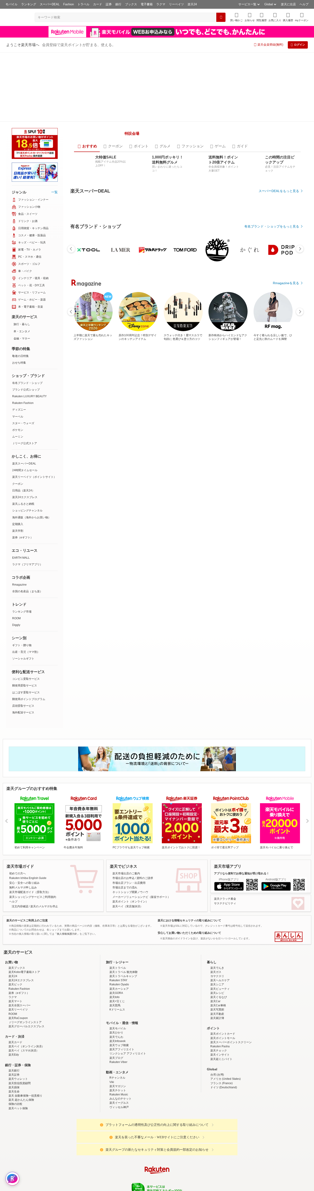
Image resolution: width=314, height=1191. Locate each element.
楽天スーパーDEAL (24, 394)
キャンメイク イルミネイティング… (141, 436)
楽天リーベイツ (18, 957)
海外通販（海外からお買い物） (31, 448)
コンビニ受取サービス (26, 609)
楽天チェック (218, 998)
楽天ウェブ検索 (119, 992)
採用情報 (197, 1153)
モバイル (11, 4)
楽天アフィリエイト (121, 996)
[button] (250, 17)
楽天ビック (15, 932)
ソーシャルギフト (23, 589)
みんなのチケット (120, 1046)
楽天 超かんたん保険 (21, 1047)
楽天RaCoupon (18, 965)
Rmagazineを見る (286, 596)
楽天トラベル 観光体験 (123, 919)
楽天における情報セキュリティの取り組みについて (189, 867)
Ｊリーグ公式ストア (24, 374)
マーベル (17, 347)
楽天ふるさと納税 (23, 434)
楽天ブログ (116, 1005)
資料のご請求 (145, 825)
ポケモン (17, 360)
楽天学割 (17, 461)
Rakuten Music (118, 1041)
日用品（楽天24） (23, 421)
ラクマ (160, 4)
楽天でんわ (116, 984)
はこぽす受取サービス (26, 623)
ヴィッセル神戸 (119, 1054)
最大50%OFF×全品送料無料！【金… (85, 436)
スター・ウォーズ (23, 354)
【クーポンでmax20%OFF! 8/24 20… (169, 436)
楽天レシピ (217, 940)
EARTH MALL (21, 488)
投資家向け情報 (109, 1153)
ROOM (16, 549)
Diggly (16, 555)
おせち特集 (19, 293)
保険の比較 (15, 1051)
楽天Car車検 (218, 953)
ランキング (28, 4)
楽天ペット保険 (18, 1055)
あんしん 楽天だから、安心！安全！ (289, 884)
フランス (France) (221, 1030)
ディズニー (19, 340)
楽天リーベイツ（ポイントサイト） (34, 407)
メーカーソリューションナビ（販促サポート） (141, 844)
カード (97, 4)
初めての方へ (17, 820)
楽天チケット (117, 1037)
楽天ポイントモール (222, 985)
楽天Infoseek (117, 988)
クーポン (17, 414)
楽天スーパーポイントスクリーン (231, 989)
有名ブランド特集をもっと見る (276, 536)
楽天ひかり (116, 980)
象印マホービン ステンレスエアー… (112, 436)
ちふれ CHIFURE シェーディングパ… (281, 436)
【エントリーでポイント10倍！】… (224, 436)
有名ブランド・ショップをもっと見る (271, 338)
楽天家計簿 (217, 965)
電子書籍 (147, 4)
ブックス (131, 4)
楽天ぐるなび (218, 944)
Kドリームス (117, 957)
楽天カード (15, 989)
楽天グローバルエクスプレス (26, 973)
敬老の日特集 (20, 286)
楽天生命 (14, 1038)
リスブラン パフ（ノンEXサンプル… (197, 436)
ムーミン (17, 367)
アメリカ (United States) (225, 1026)
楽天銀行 (14, 1017)
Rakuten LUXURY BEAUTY (29, 327)
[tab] (87, 131)
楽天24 (192, 4)
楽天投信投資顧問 (20, 1030)
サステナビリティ (225, 850)
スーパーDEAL (50, 4)
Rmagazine (19, 515)
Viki (111, 1029)
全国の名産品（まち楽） (27, 522)
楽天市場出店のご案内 (126, 820)
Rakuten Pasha (220, 993)
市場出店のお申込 (123, 825)
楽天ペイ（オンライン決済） (26, 993)
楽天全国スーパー (20, 953)
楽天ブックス (17, 915)
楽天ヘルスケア (220, 927)
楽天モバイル (117, 976)
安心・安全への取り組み (24, 830)
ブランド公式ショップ (26, 320)
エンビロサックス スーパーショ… (252, 436)
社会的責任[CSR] (157, 1153)
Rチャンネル (117, 1025)
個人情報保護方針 (217, 1153)
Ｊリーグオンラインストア (25, 969)
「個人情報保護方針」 (67, 881)
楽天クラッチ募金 (225, 846)
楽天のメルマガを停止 (44, 853)
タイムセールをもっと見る (279, 465)
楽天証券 (14, 1022)
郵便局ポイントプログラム (28, 629)
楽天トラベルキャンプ (123, 923)
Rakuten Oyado (119, 932)
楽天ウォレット (18, 1026)
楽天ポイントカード (222, 981)
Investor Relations (132, 1153)
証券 (109, 4)
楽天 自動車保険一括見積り (25, 1043)
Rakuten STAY (118, 927)
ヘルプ (304, 4)
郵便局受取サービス (24, 616)
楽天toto (114, 944)
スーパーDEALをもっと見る (279, 176)
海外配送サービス (23, 643)
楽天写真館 (217, 957)
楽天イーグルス (119, 1050)
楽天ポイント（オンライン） (130, 849)
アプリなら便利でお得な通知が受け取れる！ (241, 820)
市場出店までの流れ (124, 834)
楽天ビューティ (220, 936)
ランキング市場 (21, 542)
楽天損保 (14, 1034)
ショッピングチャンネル (27, 441)
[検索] (221, 17)
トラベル (83, 4)
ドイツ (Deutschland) (223, 1034)
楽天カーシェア (119, 936)
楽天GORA (116, 940)
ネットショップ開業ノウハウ (130, 839)
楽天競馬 (114, 953)
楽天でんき (217, 915)
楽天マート (15, 948)
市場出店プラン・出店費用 (129, 830)
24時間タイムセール (24, 401)
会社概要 (91, 1153)
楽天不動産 (217, 961)
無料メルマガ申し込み (23, 834)
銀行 (118, 4)
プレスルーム (180, 1153)
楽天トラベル (117, 915)
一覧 (54, 123)
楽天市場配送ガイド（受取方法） (30, 839)
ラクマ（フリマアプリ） (27, 495)
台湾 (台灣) (217, 1022)
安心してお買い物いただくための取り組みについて (189, 880)
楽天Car (215, 948)
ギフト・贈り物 (21, 576)
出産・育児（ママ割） (26, 582)
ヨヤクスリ (217, 923)
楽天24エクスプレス (24, 427)
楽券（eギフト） (22, 468)
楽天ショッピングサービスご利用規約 (32, 844)
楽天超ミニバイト (221, 1006)
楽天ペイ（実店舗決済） (127, 853)
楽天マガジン (117, 1033)
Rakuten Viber (118, 1009)
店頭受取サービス (23, 636)
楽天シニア (217, 932)
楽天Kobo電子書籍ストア (24, 919)
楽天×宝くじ (117, 948)
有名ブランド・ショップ (27, 313)
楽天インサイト (220, 1002)
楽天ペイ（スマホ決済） (24, 998)
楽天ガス (215, 919)
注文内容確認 (20, 853)
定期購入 (17, 454)
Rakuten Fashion (23, 333)
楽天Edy (14, 1002)
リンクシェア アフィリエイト (127, 1001)
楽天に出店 (288, 4)
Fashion (68, 4)
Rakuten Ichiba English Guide (27, 825)
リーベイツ (176, 4)
